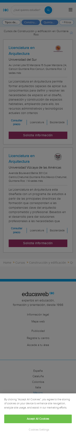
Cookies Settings (39, 429)
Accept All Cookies (38, 418)
